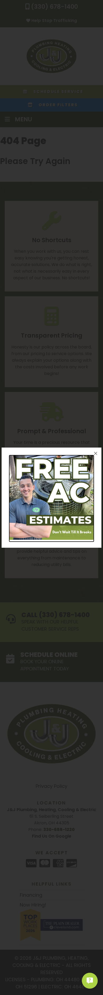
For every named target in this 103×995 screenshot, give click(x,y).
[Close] (95, 453)
